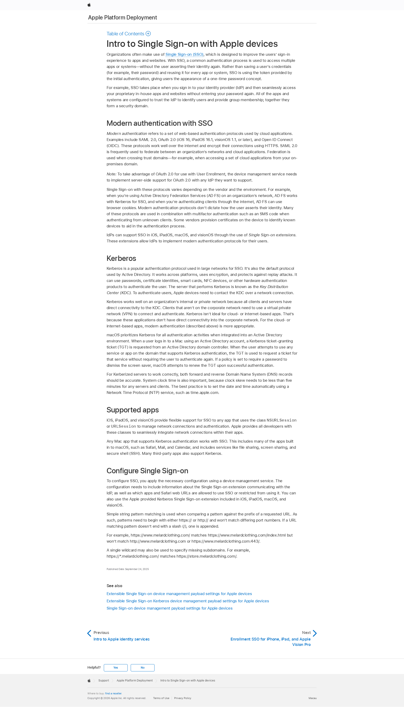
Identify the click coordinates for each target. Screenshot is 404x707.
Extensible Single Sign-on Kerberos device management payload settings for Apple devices (188, 601)
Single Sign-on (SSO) (184, 54)
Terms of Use (161, 698)
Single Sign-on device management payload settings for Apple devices (170, 608)
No (142, 667)
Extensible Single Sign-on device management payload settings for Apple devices (179, 593)
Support (103, 680)
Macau (313, 698)
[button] (129, 33)
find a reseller (113, 693)
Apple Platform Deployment (122, 17)
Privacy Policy (182, 698)
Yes (115, 667)
